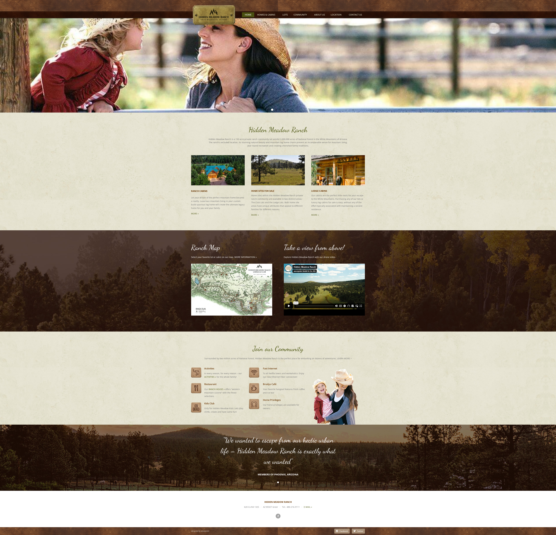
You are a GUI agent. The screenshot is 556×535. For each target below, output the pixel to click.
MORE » (195, 213)
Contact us (355, 14)
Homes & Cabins (266, 14)
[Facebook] (278, 516)
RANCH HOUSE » (217, 389)
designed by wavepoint (200, 531)
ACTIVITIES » (210, 376)
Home (248, 14)
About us (319, 14)
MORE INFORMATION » (245, 257)
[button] (268, 110)
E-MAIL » (308, 507)
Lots (285, 14)
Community (300, 14)
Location (336, 14)
